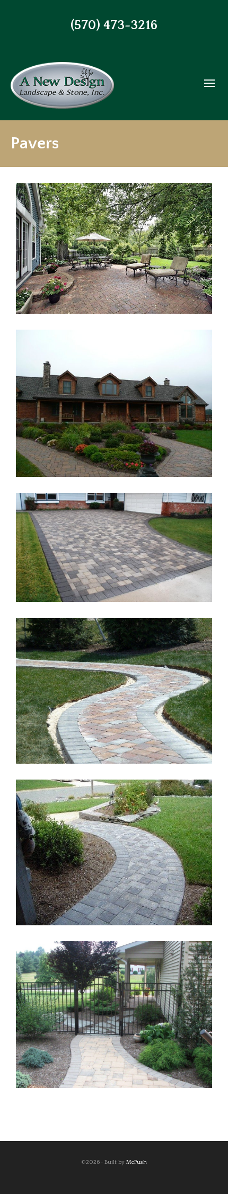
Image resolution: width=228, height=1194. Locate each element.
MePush (136, 1162)
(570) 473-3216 (114, 25)
